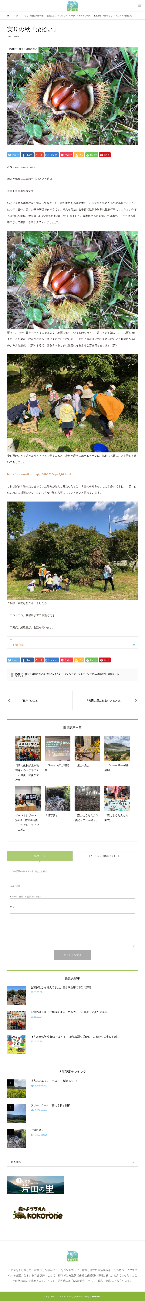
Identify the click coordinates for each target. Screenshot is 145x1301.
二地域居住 (100, 673)
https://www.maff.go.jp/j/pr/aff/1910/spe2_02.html (39, 474)
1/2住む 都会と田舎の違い (29, 673)
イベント (58, 673)
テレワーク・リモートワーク (79, 673)
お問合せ (18, 645)
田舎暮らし (113, 673)
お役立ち (48, 673)
